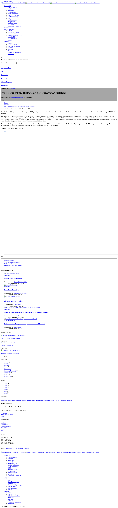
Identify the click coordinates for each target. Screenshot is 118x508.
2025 (5, 385)
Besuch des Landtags (11, 290)
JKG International (12, 38)
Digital (6, 374)
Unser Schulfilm (12, 7)
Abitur (6, 367)
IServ (2, 71)
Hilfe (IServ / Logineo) (14, 46)
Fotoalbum (10, 47)
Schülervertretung (12, 20)
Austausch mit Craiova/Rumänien (10, 353)
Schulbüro (10, 9)
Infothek (6, 41)
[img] (60, 274)
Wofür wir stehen (9, 29)
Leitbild (10, 30)
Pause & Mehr (11, 37)
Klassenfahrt (7, 376)
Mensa (2, 429)
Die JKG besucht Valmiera (13, 301)
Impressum (4, 413)
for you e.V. (11, 24)
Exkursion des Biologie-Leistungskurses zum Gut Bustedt (24, 324)
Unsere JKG (7, 6)
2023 (5, 389)
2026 (5, 383)
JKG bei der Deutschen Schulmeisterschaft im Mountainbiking (26, 312)
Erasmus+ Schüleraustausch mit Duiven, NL (13, 338)
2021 (5, 393)
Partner (9, 40)
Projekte (6, 365)
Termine (10, 43)
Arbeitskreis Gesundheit (14, 26)
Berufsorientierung (13, 16)
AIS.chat (4, 78)
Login (2, 416)
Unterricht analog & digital (15, 35)
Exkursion (12, 88)
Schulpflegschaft (12, 23)
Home (6, 103)
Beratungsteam (12, 12)
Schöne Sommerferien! (7, 345)
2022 (5, 391)
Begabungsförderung (13, 15)
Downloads (11, 54)
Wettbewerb (7, 369)
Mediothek (10, 51)
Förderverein (11, 21)
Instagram (10, 49)
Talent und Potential (13, 33)
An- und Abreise (12, 44)
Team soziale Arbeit (13, 13)
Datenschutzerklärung (7, 414)
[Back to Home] (50, 3)
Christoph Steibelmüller (16, 97)
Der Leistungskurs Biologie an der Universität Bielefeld (19, 106)
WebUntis (4, 75)
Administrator (17, 304)
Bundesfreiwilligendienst (14, 52)
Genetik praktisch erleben (13, 278)
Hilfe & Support (6, 82)
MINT (9, 18)
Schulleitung (11, 10)
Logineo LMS (6, 68)
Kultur (6, 363)
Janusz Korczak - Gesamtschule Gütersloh (17, 448)
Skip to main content (6, 1)
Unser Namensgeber (13, 32)
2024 (5, 387)
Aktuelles (6, 27)
